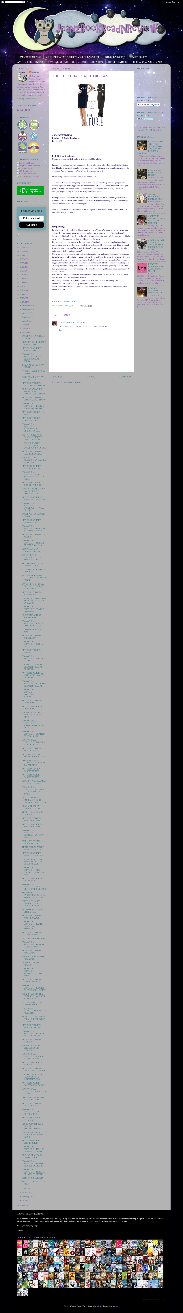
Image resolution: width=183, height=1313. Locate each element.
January (25, 1200)
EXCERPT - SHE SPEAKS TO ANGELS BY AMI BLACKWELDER (33, 861)
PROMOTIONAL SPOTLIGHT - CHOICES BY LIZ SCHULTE (33, 1056)
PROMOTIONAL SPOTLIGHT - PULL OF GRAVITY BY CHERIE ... (33, 1149)
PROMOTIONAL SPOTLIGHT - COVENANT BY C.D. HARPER (32, 693)
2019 (22, 274)
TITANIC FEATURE (117, 61)
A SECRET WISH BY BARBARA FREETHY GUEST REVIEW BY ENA (34, 445)
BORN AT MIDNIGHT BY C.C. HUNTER (33, 378)
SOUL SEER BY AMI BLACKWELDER (31, 842)
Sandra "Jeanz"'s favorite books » (154, 1299)
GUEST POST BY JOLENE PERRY (33, 337)
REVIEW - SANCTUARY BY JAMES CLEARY (155, 290)
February (26, 1196)
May (24, 332)
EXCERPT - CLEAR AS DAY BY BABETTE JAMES (34, 782)
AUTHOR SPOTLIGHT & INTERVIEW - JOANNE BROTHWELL (33, 675)
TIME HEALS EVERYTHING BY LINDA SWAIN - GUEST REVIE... (34, 895)
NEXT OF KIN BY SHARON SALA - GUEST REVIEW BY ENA (33, 1019)
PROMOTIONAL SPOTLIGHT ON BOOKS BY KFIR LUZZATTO (33, 742)
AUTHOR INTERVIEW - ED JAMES (33, 413)
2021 (22, 267)
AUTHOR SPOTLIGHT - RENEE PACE (32, 879)
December (26, 305)
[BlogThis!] (83, 306)
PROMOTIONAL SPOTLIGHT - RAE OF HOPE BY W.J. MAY (32, 623)
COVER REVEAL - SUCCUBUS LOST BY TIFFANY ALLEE (32, 557)
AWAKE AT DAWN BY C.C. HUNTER (33, 372)
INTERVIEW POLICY (115, 57)
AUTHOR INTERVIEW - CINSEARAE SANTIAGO (33, 384)
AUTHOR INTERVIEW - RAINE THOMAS (32, 933)
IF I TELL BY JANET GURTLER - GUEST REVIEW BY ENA (31, 903)
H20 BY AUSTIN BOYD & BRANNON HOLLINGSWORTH (32, 1126)
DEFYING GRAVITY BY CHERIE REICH (32, 1156)
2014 (22, 294)
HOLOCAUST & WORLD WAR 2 (147, 61)
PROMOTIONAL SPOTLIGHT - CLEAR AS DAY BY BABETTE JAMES (34, 790)
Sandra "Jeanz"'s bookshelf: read (36, 1237)
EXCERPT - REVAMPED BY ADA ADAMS (34, 957)
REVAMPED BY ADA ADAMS (31, 963)
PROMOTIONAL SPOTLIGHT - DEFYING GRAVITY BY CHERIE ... (33, 1163)
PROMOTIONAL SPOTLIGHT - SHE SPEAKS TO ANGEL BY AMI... (33, 871)
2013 (22, 298)
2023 (22, 259)
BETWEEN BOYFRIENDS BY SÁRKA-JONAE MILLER (155, 267)
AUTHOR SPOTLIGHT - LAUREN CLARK (32, 521)
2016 (22, 286)
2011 (22, 1205)
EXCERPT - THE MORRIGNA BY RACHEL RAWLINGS (34, 459)
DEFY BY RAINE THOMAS (33, 938)
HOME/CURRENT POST (29, 57)
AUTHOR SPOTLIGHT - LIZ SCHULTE (34, 1063)
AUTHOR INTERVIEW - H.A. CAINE (32, 1118)
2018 (22, 278)
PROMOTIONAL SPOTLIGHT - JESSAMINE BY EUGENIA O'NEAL (31, 427)
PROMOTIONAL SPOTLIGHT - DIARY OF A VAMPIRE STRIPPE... (33, 405)
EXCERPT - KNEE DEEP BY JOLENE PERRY (34, 343)
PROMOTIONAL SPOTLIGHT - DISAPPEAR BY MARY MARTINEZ (33, 834)
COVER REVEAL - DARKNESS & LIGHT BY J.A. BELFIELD (33, 762)
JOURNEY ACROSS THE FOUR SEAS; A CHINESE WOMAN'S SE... (33, 996)
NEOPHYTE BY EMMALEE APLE (33, 1182)
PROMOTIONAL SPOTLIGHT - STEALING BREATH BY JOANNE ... (34, 683)
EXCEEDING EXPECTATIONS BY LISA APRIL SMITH (34, 1010)
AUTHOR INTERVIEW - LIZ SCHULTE (34, 1040)
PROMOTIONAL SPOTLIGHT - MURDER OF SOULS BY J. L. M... (33, 542)
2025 (22, 251)
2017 (22, 282)
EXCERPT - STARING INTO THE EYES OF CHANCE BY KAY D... (34, 600)
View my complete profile (27, 98)
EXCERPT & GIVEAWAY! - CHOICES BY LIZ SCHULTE (33, 1047)
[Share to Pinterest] (91, 306)
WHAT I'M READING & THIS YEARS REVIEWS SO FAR (73, 57)
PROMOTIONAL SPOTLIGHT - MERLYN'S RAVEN (34, 1091)
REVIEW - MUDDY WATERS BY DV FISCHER (156, 172)
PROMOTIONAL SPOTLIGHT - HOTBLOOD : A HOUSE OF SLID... (33, 506)
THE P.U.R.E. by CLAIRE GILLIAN (32, 813)
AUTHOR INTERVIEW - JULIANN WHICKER (32, 483)
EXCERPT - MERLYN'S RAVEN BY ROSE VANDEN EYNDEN (32, 1076)
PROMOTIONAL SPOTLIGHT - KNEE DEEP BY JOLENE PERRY (31, 357)
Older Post (125, 376)
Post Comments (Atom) (72, 382)
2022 (22, 263)
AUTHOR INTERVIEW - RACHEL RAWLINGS (32, 452)
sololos (99, 1306)
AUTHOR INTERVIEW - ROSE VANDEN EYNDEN (33, 1069)
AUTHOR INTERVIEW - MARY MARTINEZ (32, 819)
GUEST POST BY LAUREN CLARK (33, 515)
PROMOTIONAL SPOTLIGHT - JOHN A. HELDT (32, 644)
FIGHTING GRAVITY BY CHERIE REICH (32, 1003)
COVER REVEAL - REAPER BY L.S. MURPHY (34, 1098)
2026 (22, 247)
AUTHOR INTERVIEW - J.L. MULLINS (34, 535)
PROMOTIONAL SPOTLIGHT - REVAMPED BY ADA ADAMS (32, 972)
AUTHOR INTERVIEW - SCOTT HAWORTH (32, 980)
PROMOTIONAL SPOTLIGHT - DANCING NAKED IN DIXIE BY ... (33, 528)
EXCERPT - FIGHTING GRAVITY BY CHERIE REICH (32, 1134)
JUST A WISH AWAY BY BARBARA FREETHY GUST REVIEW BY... (32, 437)
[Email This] (81, 306)
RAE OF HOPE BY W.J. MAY (32, 630)
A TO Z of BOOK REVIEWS (30, 61)
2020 (22, 270)
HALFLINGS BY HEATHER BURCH (33, 570)
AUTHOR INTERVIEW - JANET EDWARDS (32, 916)
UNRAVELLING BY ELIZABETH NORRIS (32, 550)
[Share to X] (86, 306)
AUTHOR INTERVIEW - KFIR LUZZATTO (32, 749)
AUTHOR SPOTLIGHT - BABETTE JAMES (32, 776)
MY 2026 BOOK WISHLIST (61, 61)
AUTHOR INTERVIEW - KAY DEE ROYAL (32, 593)
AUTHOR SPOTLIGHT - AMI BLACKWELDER (32, 854)
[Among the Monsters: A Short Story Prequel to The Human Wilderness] (161, 1279)
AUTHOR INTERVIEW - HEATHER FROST (155, 196)
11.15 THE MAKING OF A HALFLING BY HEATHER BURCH (34, 577)
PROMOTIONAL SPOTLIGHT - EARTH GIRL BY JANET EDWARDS (32, 925)
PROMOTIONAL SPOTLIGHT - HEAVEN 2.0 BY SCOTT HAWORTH (34, 987)
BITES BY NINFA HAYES (32, 1178)
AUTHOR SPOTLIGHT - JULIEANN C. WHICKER (33, 498)
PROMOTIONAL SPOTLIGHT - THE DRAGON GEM (31, 1111)
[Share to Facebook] (88, 306)
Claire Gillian (64, 322)
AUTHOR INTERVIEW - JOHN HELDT (32, 636)
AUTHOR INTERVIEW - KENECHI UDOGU (32, 1026)
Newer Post (58, 376)
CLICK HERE (148, 130)
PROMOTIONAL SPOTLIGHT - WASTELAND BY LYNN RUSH (33, 724)
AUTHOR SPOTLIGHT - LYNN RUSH (32, 707)
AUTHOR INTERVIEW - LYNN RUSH (32, 701)
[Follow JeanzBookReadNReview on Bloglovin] (148, 105)
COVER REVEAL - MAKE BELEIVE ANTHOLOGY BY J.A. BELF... (33, 586)
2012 (22, 302)
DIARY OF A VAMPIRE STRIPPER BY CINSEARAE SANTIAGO (33, 391)
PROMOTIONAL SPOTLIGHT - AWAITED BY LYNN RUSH (33, 733)
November (26, 309)
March (25, 1192)
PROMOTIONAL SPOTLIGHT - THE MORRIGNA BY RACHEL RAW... (34, 475)
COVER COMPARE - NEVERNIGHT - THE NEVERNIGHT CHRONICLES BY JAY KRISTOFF (157, 245)
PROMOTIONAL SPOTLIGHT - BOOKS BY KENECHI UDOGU (34, 1033)
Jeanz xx (35, 72)
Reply (61, 330)
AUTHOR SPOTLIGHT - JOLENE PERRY (32, 349)
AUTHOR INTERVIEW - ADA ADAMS (32, 951)
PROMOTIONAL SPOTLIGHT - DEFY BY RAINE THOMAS (33, 944)
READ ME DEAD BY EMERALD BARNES (31, 807)
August (25, 321)
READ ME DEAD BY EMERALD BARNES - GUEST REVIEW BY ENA (34, 800)
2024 (22, 255)
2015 (22, 290)
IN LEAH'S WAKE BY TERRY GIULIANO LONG (34, 755)
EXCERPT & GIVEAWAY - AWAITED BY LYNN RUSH (33, 714)
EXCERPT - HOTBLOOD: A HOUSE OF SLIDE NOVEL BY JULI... (33, 491)
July (24, 324)
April (24, 1188)
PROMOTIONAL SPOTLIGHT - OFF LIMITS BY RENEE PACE (34, 886)
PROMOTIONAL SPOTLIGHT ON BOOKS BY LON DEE (33, 658)
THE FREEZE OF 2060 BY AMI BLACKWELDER (33, 848)
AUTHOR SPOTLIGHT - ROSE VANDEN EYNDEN (33, 1084)
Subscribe (31, 225)
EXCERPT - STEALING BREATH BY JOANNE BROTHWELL (32, 666)
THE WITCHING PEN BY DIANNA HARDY (32, 564)
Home (92, 376)
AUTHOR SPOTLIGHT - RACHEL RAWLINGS (32, 467)
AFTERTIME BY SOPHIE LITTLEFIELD (32, 910)
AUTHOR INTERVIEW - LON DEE (32, 651)
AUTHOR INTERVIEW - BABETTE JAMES (32, 769)
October (25, 313)
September (26, 317)
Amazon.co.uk (69, 301)
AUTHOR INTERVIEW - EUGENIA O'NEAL (32, 419)
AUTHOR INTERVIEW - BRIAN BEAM (32, 1104)
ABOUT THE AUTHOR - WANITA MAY (32, 616)
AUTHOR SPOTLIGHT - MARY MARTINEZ (32, 825)
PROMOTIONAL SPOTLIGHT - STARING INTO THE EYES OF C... (33, 609)
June (24, 328)
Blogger (116, 1306)
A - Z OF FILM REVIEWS (91, 61)
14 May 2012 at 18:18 (78, 322)
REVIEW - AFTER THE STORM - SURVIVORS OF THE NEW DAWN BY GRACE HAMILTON (150, 147)
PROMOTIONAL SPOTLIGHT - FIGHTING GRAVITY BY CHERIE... (33, 1171)
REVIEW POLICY (138, 57)
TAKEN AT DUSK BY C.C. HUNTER (33, 366)
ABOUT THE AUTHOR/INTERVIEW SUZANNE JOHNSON (156, 219)
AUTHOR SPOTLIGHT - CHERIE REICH (32, 1141)
